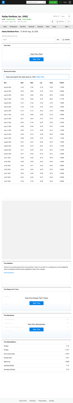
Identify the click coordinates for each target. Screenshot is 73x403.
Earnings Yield (8, 358)
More (66, 27)
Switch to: (56, 16)
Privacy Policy (42, 401)
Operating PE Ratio (9, 365)
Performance (13, 27)
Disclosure (33, 401)
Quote (5, 27)
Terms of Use (23, 401)
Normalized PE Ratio (9, 369)
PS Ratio (6, 350)
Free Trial (53, 2)
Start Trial (36, 59)
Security (51, 401)
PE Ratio (6, 346)
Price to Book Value (9, 354)
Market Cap (7, 361)
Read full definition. (9, 273)
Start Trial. (40, 77)
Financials (31, 27)
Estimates (40, 27)
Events (54, 27)
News (47, 27)
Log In (65, 2)
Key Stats (23, 27)
